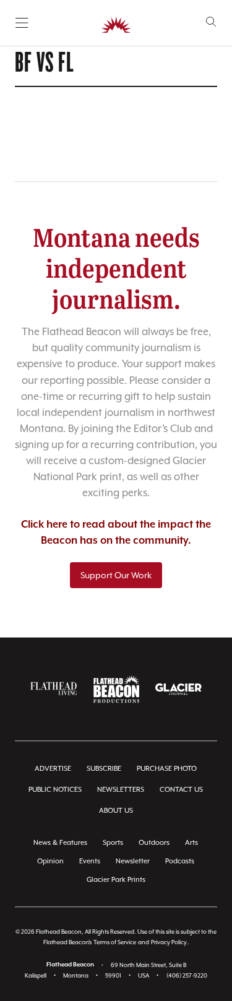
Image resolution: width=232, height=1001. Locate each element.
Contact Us (181, 790)
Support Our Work (116, 575)
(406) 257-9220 (186, 975)
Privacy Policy (169, 942)
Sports (113, 843)
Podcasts (179, 861)
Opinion (50, 861)
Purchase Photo (167, 769)
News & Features (60, 843)
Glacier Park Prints (116, 880)
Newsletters (120, 790)
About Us (116, 811)
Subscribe (104, 769)
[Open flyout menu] (22, 22)
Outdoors (154, 843)
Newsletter (133, 861)
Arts (191, 843)
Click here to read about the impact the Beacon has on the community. (116, 533)
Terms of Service (114, 942)
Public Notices (55, 790)
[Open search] (211, 22)
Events (89, 861)
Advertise (53, 769)
